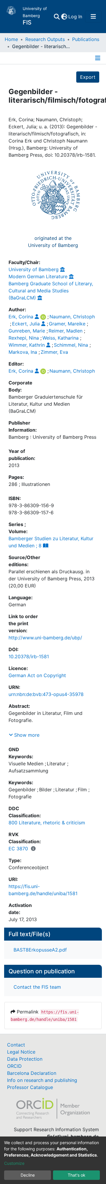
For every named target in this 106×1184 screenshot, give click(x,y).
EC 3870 (18, 848)
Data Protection (24, 1059)
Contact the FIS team (37, 987)
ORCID (14, 1066)
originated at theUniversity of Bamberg (53, 241)
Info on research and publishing (42, 1080)
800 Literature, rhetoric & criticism (47, 823)
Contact (16, 1045)
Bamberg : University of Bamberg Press (52, 437)
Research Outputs (45, 39)
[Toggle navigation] (93, 16)
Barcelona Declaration (31, 1073)
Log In (75, 16)
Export (87, 77)
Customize (14, 1163)
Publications (85, 39)
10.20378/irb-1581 (29, 656)
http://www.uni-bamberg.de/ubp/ (45, 638)
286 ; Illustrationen (29, 484)
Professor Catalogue (30, 1087)
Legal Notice (21, 1052)
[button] (64, 16)
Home (11, 39)
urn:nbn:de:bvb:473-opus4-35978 (46, 694)
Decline (28, 1175)
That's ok (76, 1175)
